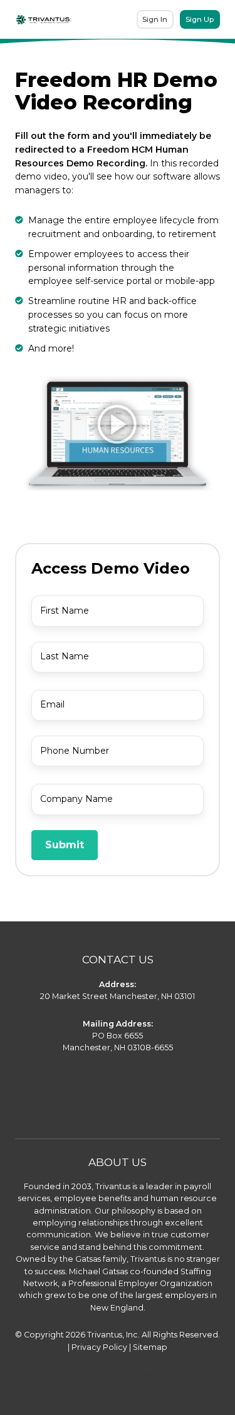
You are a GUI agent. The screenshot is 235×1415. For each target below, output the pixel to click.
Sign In (154, 19)
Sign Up (199, 19)
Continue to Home (117, 1376)
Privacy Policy (99, 1347)
